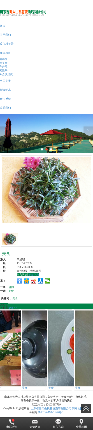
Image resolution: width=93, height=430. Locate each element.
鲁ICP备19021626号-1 (51, 412)
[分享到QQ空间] (26, 281)
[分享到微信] (47, 281)
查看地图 (81, 426)
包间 (11, 287)
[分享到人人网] (40, 281)
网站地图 (77, 408)
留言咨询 (22, 274)
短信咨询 (35, 426)
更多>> (12, 307)
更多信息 (33, 274)
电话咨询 (11, 426)
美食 (11, 291)
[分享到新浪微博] (33, 281)
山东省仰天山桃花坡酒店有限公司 (51, 408)
